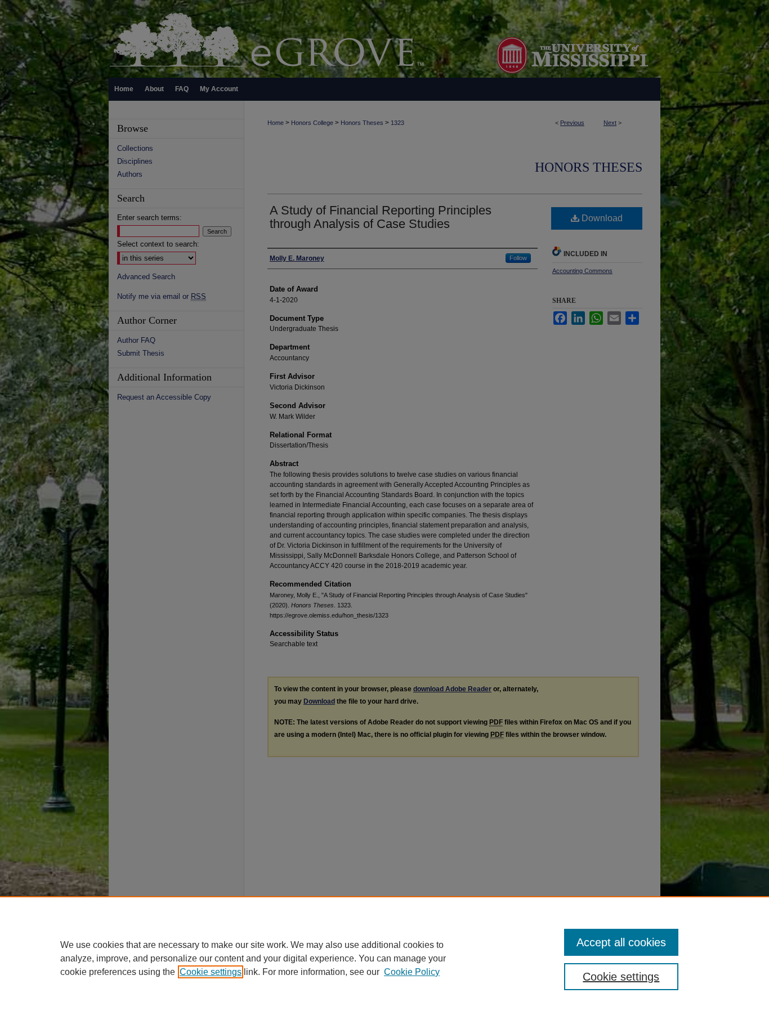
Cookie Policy (412, 972)
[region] (384, 958)
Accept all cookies (621, 942)
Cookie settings (211, 972)
